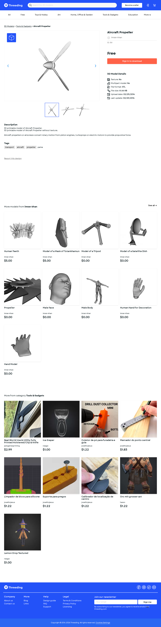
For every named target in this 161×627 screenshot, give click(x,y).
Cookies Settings (103, 622)
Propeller (9, 308)
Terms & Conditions (72, 600)
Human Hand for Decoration (135, 308)
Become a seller (132, 5)
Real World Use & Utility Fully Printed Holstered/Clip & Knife (21, 441)
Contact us (9, 603)
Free (23, 14)
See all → (152, 205)
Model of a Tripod (91, 251)
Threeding (13, 5)
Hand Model (10, 364)
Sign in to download (132, 61)
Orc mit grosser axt (131, 497)
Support (47, 606)
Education (133, 14)
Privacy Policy (69, 603)
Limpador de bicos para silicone (22, 497)
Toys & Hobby (41, 14)
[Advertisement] (75, 182)
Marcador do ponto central (135, 440)
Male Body (87, 308)
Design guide (49, 600)
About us (8, 600)
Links (26, 603)
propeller (31, 147)
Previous (8, 66)
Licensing (67, 606)
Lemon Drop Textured (16, 553)
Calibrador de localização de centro (97, 498)
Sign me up (147, 602)
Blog (26, 600)
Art (59, 14)
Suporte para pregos (54, 497)
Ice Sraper (48, 440)
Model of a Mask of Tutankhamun (61, 251)
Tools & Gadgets (110, 14)
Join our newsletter (105, 597)
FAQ (45, 603)
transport (9, 147)
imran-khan (116, 37)
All (9, 14)
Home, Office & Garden (82, 14)
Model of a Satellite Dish (133, 251)
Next (95, 66)
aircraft (20, 147)
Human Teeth (11, 251)
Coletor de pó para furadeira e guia (98, 441)
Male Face (48, 308)
